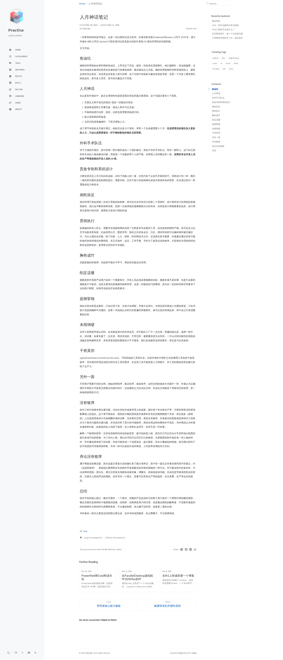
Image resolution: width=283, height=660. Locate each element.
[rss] (35, 653)
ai (221, 63)
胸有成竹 (216, 115)
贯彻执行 (216, 111)
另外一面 (216, 137)
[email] (29, 653)
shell (236, 63)
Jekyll (194, 653)
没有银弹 (216, 142)
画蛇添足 (216, 106)
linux (231, 69)
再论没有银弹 (218, 146)
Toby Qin (86, 28)
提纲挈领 (216, 124)
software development (115, 537)
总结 (214, 150)
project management (93, 537)
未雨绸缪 (216, 128)
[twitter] (22, 653)
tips (223, 58)
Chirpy (180, 653)
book (228, 63)
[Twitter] (181, 549)
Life (224, 69)
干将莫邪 (216, 133)
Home (82, 3)
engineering (233, 58)
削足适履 (216, 120)
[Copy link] (195, 549)
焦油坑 (215, 89)
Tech (85, 531)
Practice (16, 30)
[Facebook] (186, 549)
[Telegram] (190, 549)
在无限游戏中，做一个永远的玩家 (227, 33)
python (216, 58)
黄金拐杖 (216, 21)
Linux (215, 63)
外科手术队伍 (218, 98)
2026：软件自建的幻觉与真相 (225, 25)
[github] (16, 653)
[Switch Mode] (8, 653)
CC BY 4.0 (106, 549)
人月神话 (216, 93)
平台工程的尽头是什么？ (223, 29)
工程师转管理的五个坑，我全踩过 (227, 38)
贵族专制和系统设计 (221, 102)
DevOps (216, 69)
